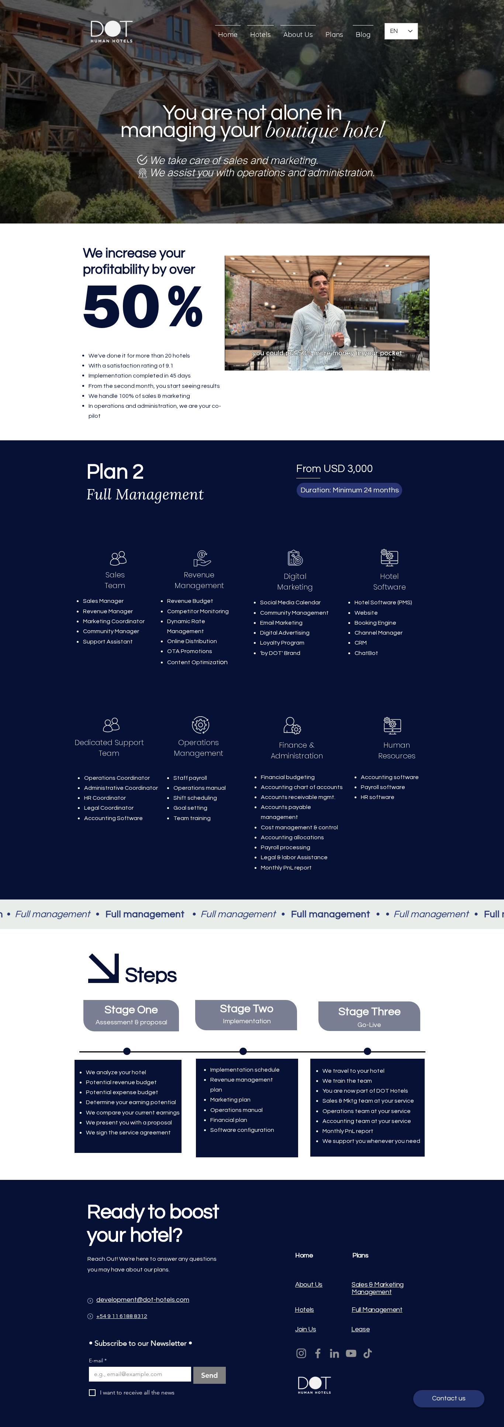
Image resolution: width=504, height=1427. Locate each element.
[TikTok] (367, 1353)
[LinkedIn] (334, 1353)
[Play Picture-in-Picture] (407, 360)
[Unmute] (247, 360)
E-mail (98, 1361)
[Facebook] (317, 1353)
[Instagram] (301, 1353)
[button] (349, 490)
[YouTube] (351, 1353)
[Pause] (234, 360)
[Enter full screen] (419, 360)
